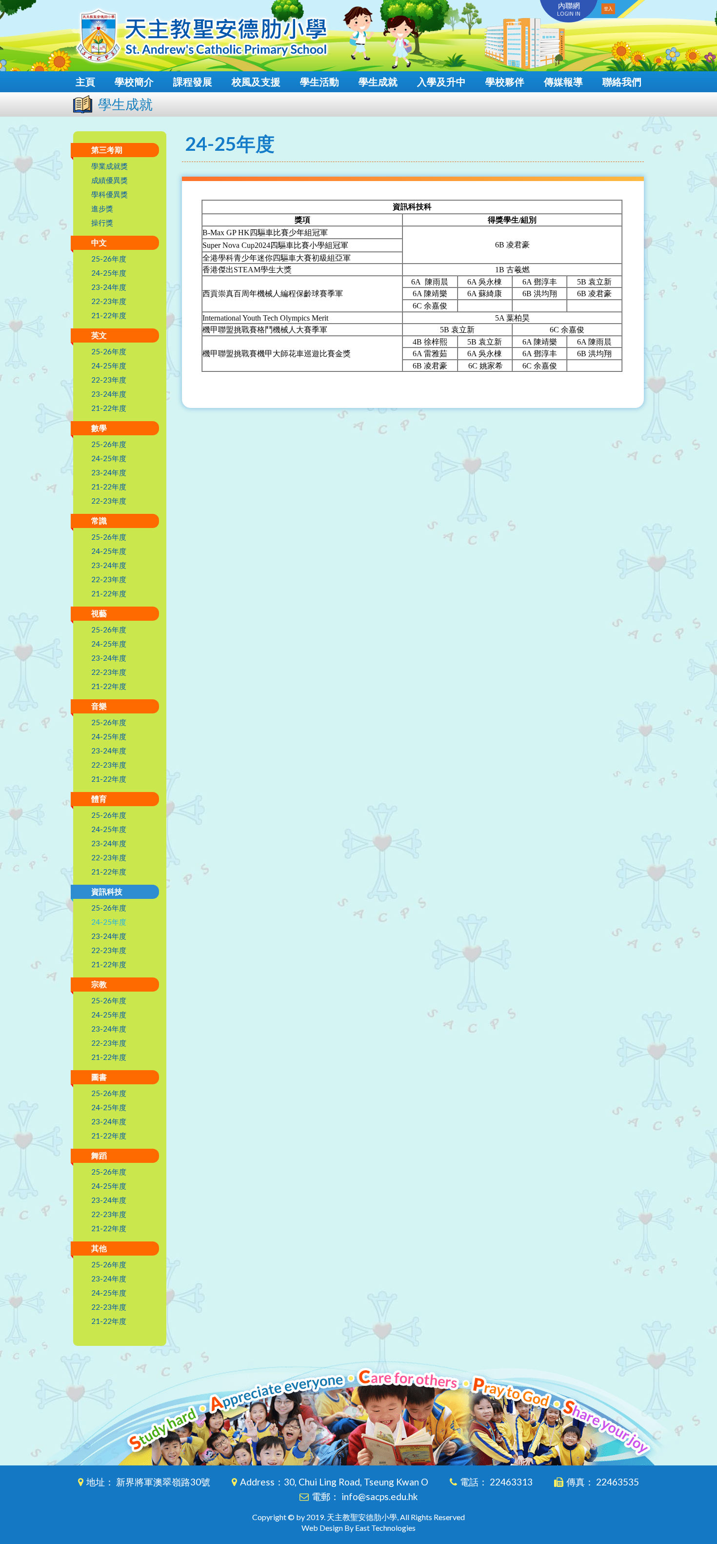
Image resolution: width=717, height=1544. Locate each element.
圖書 (99, 1076)
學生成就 (378, 81)
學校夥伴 (504, 81)
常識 (99, 520)
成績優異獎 (109, 180)
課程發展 (192, 81)
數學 (99, 427)
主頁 (85, 81)
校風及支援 (256, 81)
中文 (99, 242)
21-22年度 (108, 315)
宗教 (99, 984)
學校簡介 (134, 81)
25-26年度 (108, 258)
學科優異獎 (109, 194)
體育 (99, 798)
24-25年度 (108, 272)
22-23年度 (108, 301)
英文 (99, 335)
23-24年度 (108, 287)
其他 (99, 1248)
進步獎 (102, 208)
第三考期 (106, 149)
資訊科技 (106, 891)
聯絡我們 (621, 81)
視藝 (99, 613)
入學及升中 (441, 81)
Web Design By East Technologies (358, 1527)
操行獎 (102, 222)
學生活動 (319, 81)
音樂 (99, 706)
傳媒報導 (563, 81)
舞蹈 (99, 1155)
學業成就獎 (109, 166)
